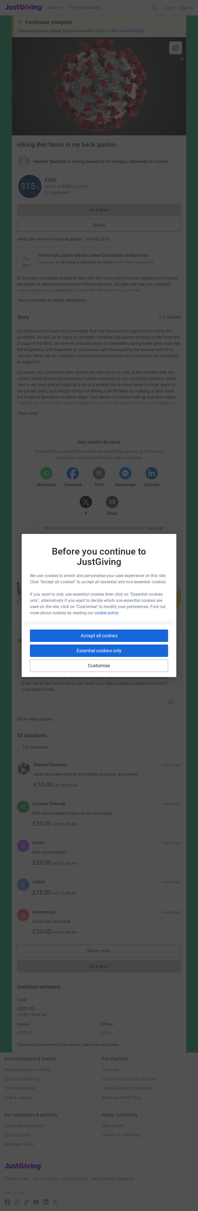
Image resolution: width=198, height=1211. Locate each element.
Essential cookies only (99, 650)
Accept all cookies (99, 635)
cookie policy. (107, 612)
